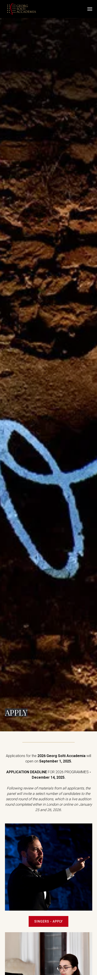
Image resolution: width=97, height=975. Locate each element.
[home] (22, 9)
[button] (88, 9)
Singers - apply (48, 921)
